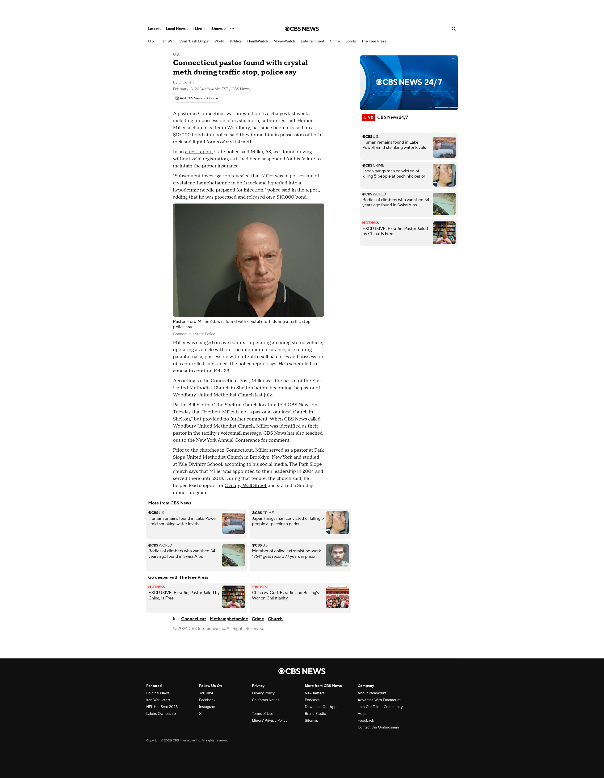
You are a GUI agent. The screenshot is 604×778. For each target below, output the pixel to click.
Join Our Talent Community (380, 707)
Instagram (207, 707)
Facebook (207, 700)
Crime (335, 41)
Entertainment (312, 41)
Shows (217, 29)
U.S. (151, 41)
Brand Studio (315, 714)
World (219, 41)
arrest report (198, 152)
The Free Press (373, 41)
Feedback (366, 720)
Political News (157, 693)
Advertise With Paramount (379, 700)
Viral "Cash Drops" (194, 41)
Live (199, 28)
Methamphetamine (229, 619)
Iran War (167, 41)
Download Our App (320, 707)
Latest (153, 29)
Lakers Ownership (161, 714)
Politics (236, 41)
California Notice (266, 700)
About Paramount (372, 693)
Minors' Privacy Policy (269, 720)
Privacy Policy (263, 693)
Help (361, 714)
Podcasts (312, 700)
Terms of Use (262, 714)
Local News (176, 29)
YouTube (206, 693)
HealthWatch (257, 41)
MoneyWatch (284, 41)
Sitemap (311, 720)
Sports (350, 41)
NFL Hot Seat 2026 (162, 707)
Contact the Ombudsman (378, 727)
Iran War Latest (158, 700)
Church (275, 619)
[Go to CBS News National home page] (302, 28)
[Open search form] (454, 29)
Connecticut (193, 619)
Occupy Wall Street (246, 486)
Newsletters (314, 693)
